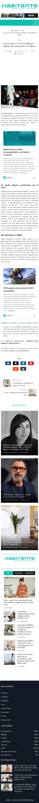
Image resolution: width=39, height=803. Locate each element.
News (19, 40)
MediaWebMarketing (26, 800)
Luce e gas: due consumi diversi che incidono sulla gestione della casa (18, 602)
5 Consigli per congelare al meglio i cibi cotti (22, 382)
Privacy (3, 716)
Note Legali (5, 712)
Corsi (3, 704)
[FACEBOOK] (8, 363)
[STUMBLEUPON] (16, 369)
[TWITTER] (16, 363)
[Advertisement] (19, 70)
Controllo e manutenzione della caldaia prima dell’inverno (26, 614)
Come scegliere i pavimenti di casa (15, 392)
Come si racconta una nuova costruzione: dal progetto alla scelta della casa (26, 659)
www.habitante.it (23, 351)
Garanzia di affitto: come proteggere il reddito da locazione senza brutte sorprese (25, 629)
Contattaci (4, 697)
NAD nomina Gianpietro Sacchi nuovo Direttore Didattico (17, 496)
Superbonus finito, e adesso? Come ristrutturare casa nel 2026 (25, 644)
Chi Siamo (4, 693)
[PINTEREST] (31, 363)
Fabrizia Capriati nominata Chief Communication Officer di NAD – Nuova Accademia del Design (17, 447)
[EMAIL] (23, 369)
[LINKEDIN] (23, 363)
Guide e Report (6, 708)
